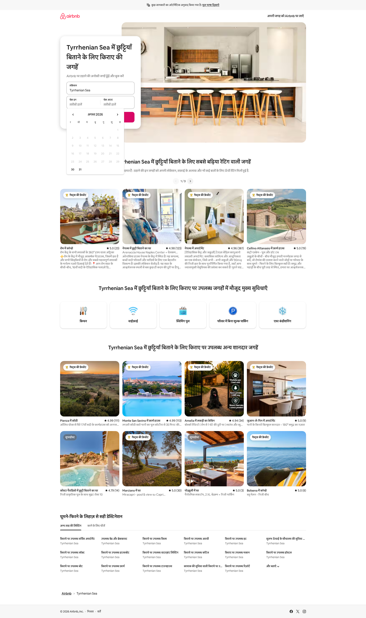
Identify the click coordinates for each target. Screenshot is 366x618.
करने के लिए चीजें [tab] (96, 525)
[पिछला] (176, 181)
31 (80, 169)
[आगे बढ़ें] (190, 181)
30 (72, 169)
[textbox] (83, 104)
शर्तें (99, 611)
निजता (90, 611)
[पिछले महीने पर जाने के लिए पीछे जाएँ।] (73, 114)
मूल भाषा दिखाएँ (210, 5)
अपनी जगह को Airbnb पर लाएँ (285, 16)
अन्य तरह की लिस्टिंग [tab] (70, 525)
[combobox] (100, 90)
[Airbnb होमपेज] (70, 16)
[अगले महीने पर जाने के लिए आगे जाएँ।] (117, 114)
